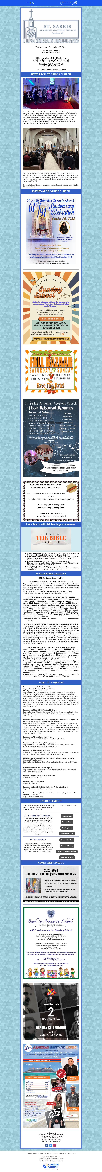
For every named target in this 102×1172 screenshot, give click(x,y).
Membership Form (67, 833)
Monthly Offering (67, 846)
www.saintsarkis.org (43, 828)
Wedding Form (67, 828)
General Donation (67, 840)
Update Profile (42, 1158)
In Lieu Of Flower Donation (67, 851)
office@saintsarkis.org (53, 1139)
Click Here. (47, 851)
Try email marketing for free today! (51, 1169)
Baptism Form (67, 822)
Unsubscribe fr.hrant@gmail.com (51, 1156)
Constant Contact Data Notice (55, 1158)
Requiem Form (67, 816)
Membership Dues (67, 857)
